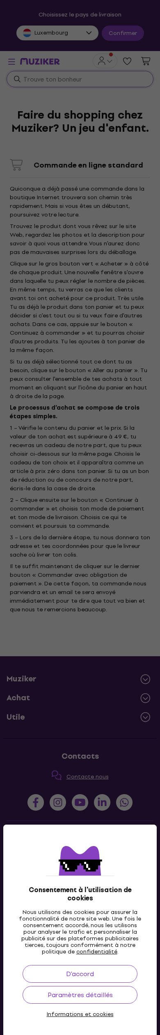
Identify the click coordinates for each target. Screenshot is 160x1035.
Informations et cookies (80, 1014)
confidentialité (96, 951)
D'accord (80, 974)
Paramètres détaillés (80, 995)
